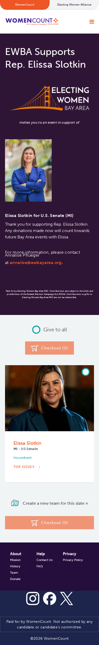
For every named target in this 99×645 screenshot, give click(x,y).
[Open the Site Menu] (91, 22)
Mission (15, 560)
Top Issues (24, 467)
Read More (24, 483)
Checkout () (54, 348)
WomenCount (32, 22)
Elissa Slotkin (27, 443)
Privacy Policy (73, 560)
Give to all (55, 329)
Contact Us (44, 560)
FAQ (39, 566)
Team (14, 572)
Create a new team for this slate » (55, 503)
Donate (15, 579)
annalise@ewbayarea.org (36, 262)
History (15, 566)
